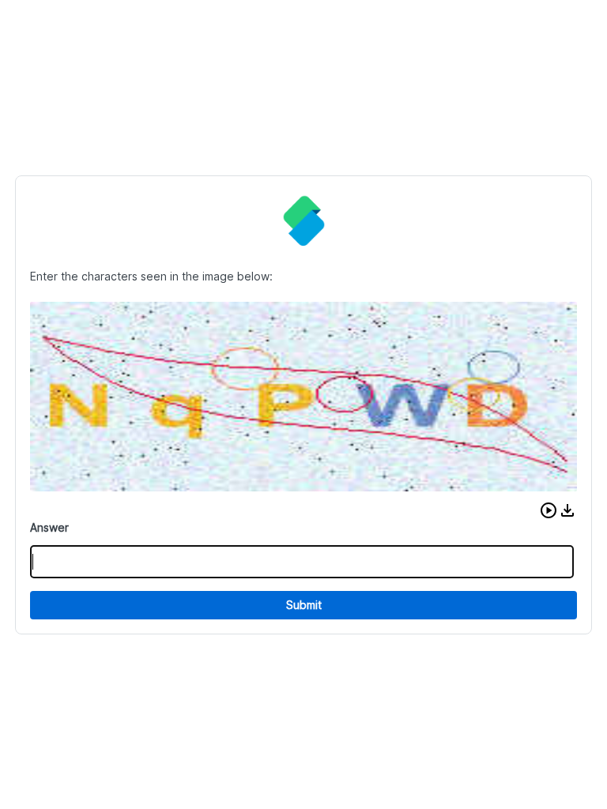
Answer (49, 527)
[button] (548, 510)
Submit (304, 604)
